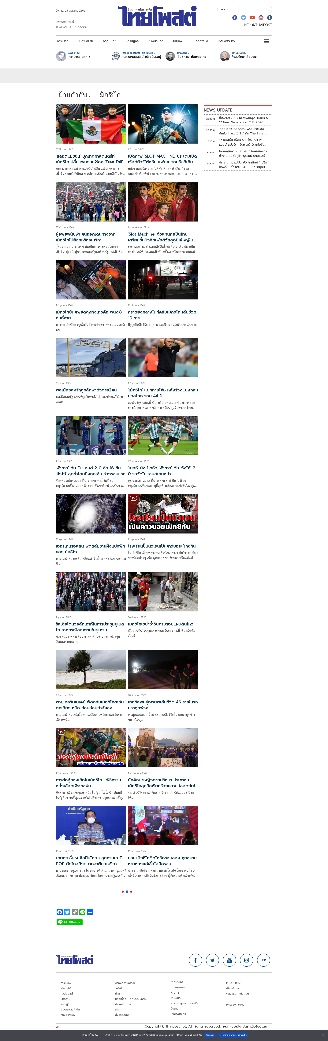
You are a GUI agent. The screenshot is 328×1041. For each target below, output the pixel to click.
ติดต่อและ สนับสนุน (237, 994)
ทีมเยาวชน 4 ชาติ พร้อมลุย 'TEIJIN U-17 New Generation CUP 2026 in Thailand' (244, 120)
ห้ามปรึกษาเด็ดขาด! (244, 57)
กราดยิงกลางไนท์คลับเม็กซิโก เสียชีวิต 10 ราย (162, 315)
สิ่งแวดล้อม (122, 1015)
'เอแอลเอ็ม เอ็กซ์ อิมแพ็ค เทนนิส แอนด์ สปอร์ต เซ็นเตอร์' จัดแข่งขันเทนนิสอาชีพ (242, 142)
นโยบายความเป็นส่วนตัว (233, 1035)
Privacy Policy (235, 1005)
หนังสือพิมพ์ (200, 41)
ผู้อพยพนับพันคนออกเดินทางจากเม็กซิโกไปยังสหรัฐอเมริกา (85, 237)
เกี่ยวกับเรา (232, 988)
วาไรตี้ (118, 988)
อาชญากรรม (178, 987)
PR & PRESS (234, 983)
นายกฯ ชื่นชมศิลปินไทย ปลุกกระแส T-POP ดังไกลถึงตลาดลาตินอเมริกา (90, 861)
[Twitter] (243, 17)
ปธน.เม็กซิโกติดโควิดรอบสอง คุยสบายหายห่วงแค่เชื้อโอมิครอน (162, 861)
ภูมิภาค (119, 1010)
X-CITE (175, 993)
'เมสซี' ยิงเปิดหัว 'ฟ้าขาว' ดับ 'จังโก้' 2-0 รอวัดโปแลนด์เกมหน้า (162, 471)
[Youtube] (252, 17)
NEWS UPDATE (218, 110)
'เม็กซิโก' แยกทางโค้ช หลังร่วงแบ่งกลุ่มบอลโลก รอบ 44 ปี (163, 393)
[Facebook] (234, 17)
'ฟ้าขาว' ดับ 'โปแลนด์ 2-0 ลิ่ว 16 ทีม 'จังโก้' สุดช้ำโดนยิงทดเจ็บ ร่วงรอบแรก (90, 471)
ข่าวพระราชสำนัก (70, 1010)
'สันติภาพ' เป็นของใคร (191, 57)
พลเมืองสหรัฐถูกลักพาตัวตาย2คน (86, 390)
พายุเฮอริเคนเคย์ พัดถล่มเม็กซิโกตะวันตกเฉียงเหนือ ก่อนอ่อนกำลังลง (90, 705)
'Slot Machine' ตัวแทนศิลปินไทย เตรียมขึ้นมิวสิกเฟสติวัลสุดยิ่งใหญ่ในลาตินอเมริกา (163, 240)
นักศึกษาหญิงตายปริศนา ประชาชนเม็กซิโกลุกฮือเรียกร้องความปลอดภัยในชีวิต (163, 786)
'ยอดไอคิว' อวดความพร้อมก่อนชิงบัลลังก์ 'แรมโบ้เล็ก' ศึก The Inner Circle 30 (242, 131)
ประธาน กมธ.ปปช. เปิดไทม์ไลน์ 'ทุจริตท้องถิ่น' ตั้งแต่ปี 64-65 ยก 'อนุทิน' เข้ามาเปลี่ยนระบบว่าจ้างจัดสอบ (243, 164)
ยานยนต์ (176, 998)
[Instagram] (261, 17)
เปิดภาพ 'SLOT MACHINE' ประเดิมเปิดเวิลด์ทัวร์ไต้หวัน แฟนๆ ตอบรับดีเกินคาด (162, 162)
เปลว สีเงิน (85, 41)
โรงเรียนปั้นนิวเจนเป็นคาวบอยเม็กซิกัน (162, 546)
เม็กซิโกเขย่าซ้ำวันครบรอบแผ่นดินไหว (160, 624)
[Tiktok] (269, 17)
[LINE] (263, 960)
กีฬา (117, 994)
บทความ (65, 999)
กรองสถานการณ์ (125, 983)
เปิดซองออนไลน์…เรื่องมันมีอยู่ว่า (141, 59)
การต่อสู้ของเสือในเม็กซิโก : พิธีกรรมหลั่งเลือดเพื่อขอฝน (88, 783)
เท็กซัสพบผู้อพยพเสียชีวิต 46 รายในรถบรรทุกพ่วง (163, 705)
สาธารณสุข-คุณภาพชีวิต (185, 1003)
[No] (323, 1035)
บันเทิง (177, 41)
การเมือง (63, 41)
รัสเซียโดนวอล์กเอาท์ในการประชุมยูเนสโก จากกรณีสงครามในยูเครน (90, 627)
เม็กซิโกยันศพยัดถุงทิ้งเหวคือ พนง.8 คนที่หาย (89, 315)
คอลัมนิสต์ (110, 41)
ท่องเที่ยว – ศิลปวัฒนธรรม (131, 999)
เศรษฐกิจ (132, 41)
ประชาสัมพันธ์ (123, 1004)
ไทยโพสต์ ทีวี (226, 41)
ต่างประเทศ (155, 41)
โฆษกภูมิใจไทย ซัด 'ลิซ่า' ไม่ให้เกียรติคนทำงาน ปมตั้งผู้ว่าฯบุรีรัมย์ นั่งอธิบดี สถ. (244, 153)
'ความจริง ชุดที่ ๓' (79, 57)
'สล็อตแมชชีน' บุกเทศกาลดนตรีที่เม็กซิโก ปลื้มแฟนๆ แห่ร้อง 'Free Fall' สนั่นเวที (89, 162)
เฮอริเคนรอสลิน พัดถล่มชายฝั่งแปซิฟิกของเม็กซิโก (90, 549)
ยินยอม (210, 1035)
